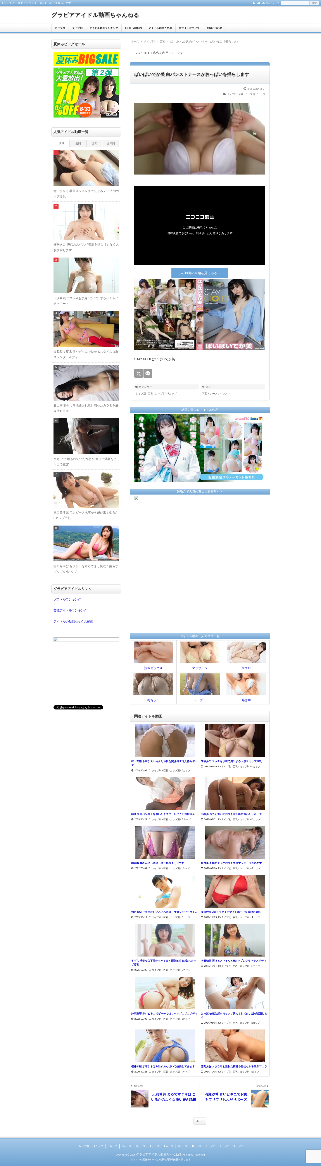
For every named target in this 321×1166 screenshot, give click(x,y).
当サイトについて (189, 27)
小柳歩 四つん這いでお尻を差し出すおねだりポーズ (231, 814)
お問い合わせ (214, 27)
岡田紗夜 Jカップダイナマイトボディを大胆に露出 (231, 911)
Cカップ (126, 1146)
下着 (204, 393)
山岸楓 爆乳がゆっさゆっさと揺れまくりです (157, 863)
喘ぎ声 (246, 700)
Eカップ (155, 1146)
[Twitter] (138, 373)
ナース (213, 393)
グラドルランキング (67, 599)
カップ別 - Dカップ (250, 819)
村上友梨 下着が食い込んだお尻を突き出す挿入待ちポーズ (164, 763)
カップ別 (60, 27)
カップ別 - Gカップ (180, 819)
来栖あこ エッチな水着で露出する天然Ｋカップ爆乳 (231, 761)
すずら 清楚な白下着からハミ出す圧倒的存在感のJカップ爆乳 (163, 962)
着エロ (246, 668)
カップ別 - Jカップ (250, 917)
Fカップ (168, 1146)
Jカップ (224, 1146)
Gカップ (183, 1146)
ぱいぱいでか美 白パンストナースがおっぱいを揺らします (191, 74)
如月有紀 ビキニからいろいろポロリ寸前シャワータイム (164, 911)
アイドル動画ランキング (103, 27)
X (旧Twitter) (133, 27)
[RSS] (254, 2)
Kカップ (238, 1146)
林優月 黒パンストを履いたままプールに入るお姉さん (163, 814)
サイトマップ (272, 3)
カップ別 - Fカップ (255, 94)
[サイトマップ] (263, 2)
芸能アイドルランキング (70, 610)
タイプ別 (77, 27)
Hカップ (197, 1146)
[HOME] (258, 2)
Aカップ (98, 1146)
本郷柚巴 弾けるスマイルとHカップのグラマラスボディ (233, 960)
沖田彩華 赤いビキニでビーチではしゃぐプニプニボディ (164, 1013)
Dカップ (141, 1146)
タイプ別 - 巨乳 (235, 94)
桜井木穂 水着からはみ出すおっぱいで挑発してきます (163, 1066)
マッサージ (199, 668)
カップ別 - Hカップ (250, 966)
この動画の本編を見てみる (197, 273)
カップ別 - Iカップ (180, 868)
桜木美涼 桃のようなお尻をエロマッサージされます (231, 863)
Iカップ (210, 1146)
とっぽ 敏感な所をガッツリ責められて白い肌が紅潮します (234, 1015)
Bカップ (112, 1146)
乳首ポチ (153, 700)
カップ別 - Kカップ (250, 766)
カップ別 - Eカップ (180, 770)
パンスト (225, 393)
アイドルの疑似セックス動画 (73, 621)
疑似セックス (153, 668)
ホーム (200, 1121)
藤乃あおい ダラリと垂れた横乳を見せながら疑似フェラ (234, 1066)
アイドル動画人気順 (160, 27)
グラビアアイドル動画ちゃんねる (95, 15)
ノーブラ (200, 700)
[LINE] (147, 373)
